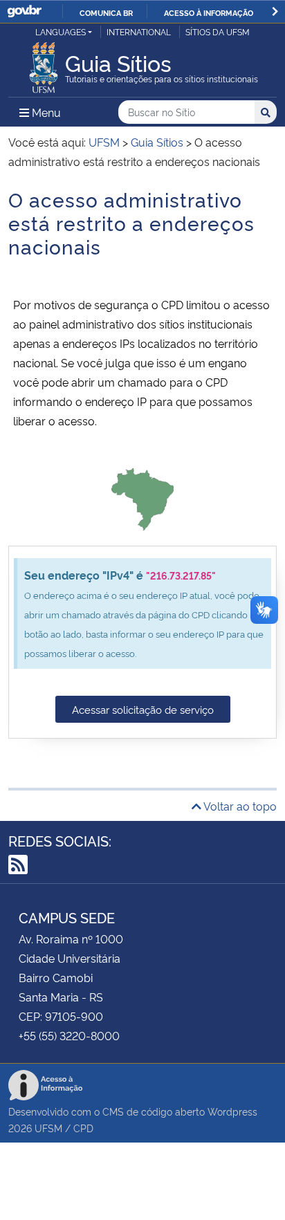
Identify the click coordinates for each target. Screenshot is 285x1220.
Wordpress (232, 1111)
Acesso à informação (208, 12)
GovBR (24, 11)
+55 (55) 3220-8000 (69, 1035)
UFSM (48, 1127)
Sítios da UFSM (217, 31)
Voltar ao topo (239, 805)
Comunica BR (106, 12)
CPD (83, 1127)
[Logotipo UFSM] (44, 63)
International (139, 31)
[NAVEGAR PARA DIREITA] (275, 11)
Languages (60, 31)
